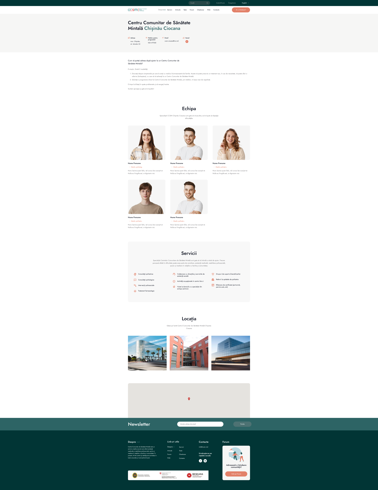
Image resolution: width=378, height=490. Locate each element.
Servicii (169, 10)
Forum (192, 10)
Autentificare (220, 3)
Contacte (216, 10)
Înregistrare (232, 3)
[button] (241, 9)
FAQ (208, 10)
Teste (185, 10)
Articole (177, 10)
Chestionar (200, 10)
